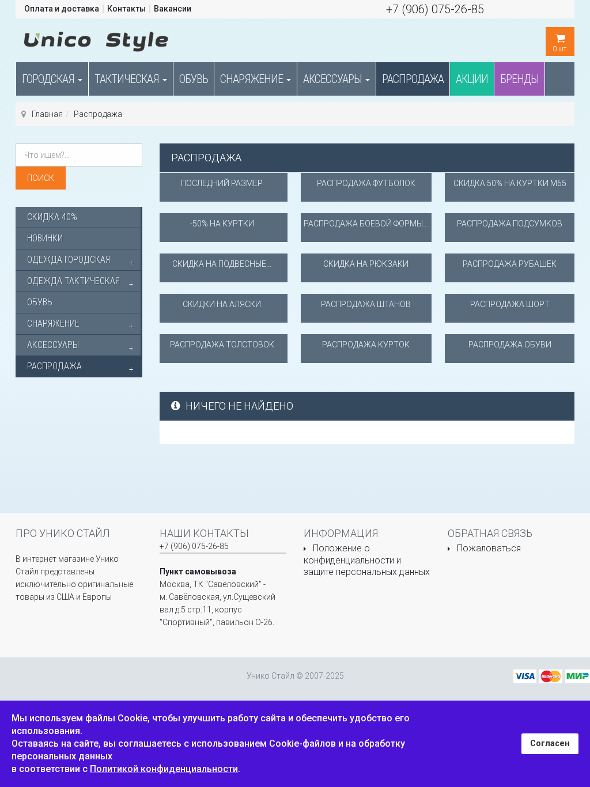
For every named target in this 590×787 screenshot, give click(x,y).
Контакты (126, 9)
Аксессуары (333, 79)
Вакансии (172, 9)
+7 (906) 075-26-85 (435, 9)
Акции (472, 79)
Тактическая (127, 79)
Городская (49, 79)
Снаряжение (252, 79)
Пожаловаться (489, 548)
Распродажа (413, 79)
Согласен (550, 743)
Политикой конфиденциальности (164, 768)
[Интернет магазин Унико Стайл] (96, 39)
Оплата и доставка (61, 9)
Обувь (193, 79)
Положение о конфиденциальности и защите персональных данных (367, 560)
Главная (47, 114)
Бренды (519, 79)
